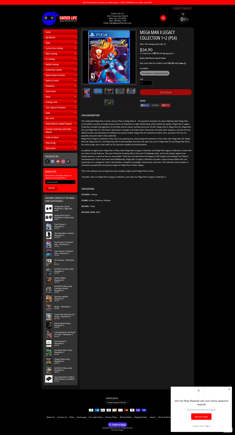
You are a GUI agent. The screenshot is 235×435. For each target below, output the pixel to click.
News (61, 43)
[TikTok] (68, 161)
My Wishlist (50, 37)
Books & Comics (61, 81)
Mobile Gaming (52, 64)
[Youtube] (58, 161)
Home (48, 32)
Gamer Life (116, 428)
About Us (51, 417)
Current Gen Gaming (61, 49)
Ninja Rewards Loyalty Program (61, 124)
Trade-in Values (52, 137)
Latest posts (61, 148)
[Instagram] (63, 161)
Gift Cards (50, 118)
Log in (177, 8)
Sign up (186, 8)
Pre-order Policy (96, 417)
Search (153, 417)
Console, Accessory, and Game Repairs (61, 130)
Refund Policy (126, 417)
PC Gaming (61, 59)
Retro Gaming (61, 54)
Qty (141, 79)
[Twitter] (47, 161)
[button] (166, 53)
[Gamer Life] (59, 18)
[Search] (163, 18)
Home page (81, 417)
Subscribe (51, 188)
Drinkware (61, 86)
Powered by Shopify (118, 430)
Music (61, 97)
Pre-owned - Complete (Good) (155, 74)
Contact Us (62, 417)
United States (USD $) (116, 402)
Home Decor (61, 92)
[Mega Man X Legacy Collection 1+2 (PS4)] (87, 93)
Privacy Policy (111, 417)
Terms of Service (165, 417)
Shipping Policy (140, 417)
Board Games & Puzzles (61, 75)
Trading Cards (61, 102)
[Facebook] (52, 161)
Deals (61, 113)
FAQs (71, 417)
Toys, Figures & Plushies (61, 108)
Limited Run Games (61, 70)
